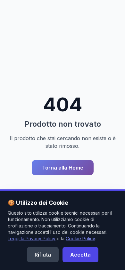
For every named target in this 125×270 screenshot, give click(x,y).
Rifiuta (43, 254)
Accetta (80, 254)
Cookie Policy (80, 238)
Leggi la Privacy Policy (31, 238)
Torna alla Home (62, 167)
